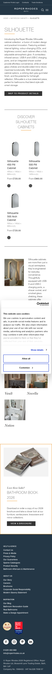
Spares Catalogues (11, 563)
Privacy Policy (9, 556)
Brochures (7, 586)
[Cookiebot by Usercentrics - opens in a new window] (37, 304)
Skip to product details (23, 93)
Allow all (26, 358)
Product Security (10, 566)
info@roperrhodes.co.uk (14, 653)
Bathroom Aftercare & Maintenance (19, 569)
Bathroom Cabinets (19, 18)
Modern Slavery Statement (15, 592)
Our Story (7, 580)
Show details (37, 350)
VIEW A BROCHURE (21, 523)
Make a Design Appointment (15, 613)
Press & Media (9, 553)
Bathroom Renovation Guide (15, 606)
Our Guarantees (10, 559)
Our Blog (7, 603)
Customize (24, 367)
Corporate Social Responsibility (17, 589)
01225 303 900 (10, 650)
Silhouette (34, 18)
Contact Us (8, 550)
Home (5, 18)
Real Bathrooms (10, 610)
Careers (6, 583)
